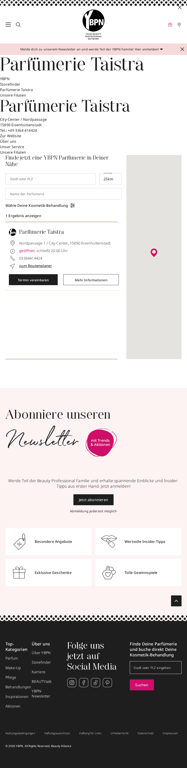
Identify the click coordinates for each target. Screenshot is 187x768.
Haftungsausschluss (57, 733)
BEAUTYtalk (42, 681)
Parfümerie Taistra (16, 89)
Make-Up (13, 667)
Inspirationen (17, 696)
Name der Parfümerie (27, 194)
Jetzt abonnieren (93, 499)
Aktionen (13, 706)
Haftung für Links (90, 733)
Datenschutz (146, 733)
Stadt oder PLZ (21, 179)
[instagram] (71, 682)
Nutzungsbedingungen (20, 733)
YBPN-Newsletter (41, 694)
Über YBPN (41, 652)
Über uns (8, 141)
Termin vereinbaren (33, 280)
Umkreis (108, 173)
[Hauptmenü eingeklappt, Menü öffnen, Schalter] (8, 24)
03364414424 (30, 258)
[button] (154, 253)
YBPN (5, 78)
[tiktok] (95, 682)
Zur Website (10, 135)
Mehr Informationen (91, 280)
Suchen (141, 684)
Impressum (170, 733)
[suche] (18, 24)
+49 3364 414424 (22, 130)
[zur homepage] (93, 25)
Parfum (11, 658)
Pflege (10, 677)
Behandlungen (18, 686)
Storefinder (10, 84)
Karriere (38, 671)
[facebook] (83, 682)
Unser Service (12, 146)
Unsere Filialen (13, 152)
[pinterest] (107, 682)
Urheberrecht (119, 733)
